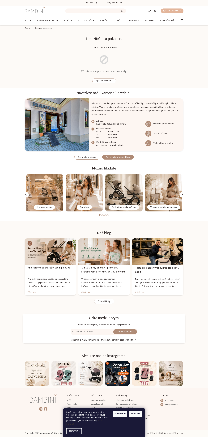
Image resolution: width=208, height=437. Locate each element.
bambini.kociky (40, 409)
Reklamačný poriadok (124, 407)
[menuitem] (28, 21)
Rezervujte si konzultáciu (118, 157)
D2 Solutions (166, 433)
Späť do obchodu (104, 81)
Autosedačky (72, 404)
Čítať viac (32, 292)
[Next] (182, 195)
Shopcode (178, 433)
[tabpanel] (44, 193)
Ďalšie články (104, 301)
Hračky (69, 407)
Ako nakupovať (97, 404)
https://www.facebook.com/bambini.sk (45, 409)
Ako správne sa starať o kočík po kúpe (49, 268)
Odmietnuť (120, 414)
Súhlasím (135, 414)
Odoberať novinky (125, 332)
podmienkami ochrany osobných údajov (117, 340)
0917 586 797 (102, 145)
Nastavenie (74, 431)
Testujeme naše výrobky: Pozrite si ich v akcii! (157, 270)
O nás (93, 407)
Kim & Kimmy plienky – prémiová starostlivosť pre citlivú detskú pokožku (103, 270)
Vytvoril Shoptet (151, 433)
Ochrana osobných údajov (126, 404)
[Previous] (26, 195)
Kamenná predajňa (98, 400)
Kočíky (69, 400)
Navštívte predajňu (87, 157)
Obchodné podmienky (125, 400)
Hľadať (122, 10)
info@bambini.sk (118, 145)
